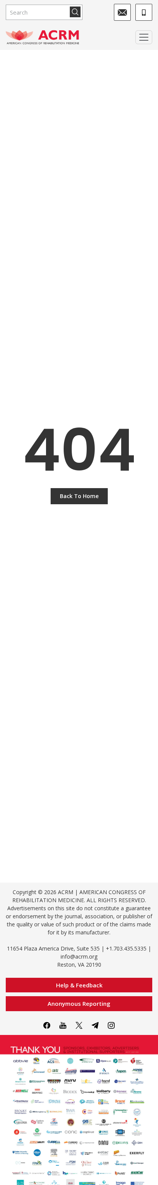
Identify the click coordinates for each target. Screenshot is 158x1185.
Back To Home (79, 496)
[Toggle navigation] (143, 37)
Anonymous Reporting (79, 1003)
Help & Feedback (79, 985)
